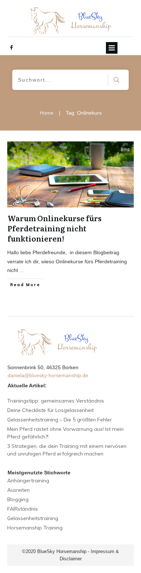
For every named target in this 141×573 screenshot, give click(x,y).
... (22, 270)
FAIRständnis (22, 509)
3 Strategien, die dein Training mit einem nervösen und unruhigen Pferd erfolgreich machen (67, 450)
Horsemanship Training (35, 527)
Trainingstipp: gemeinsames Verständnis (55, 400)
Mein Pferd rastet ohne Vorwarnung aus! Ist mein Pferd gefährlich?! (65, 433)
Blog (125, 149)
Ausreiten (18, 490)
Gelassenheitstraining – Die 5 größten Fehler (59, 419)
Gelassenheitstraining (32, 518)
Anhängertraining (28, 480)
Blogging (18, 499)
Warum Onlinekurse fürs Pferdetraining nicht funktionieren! (55, 228)
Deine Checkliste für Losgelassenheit (50, 410)
